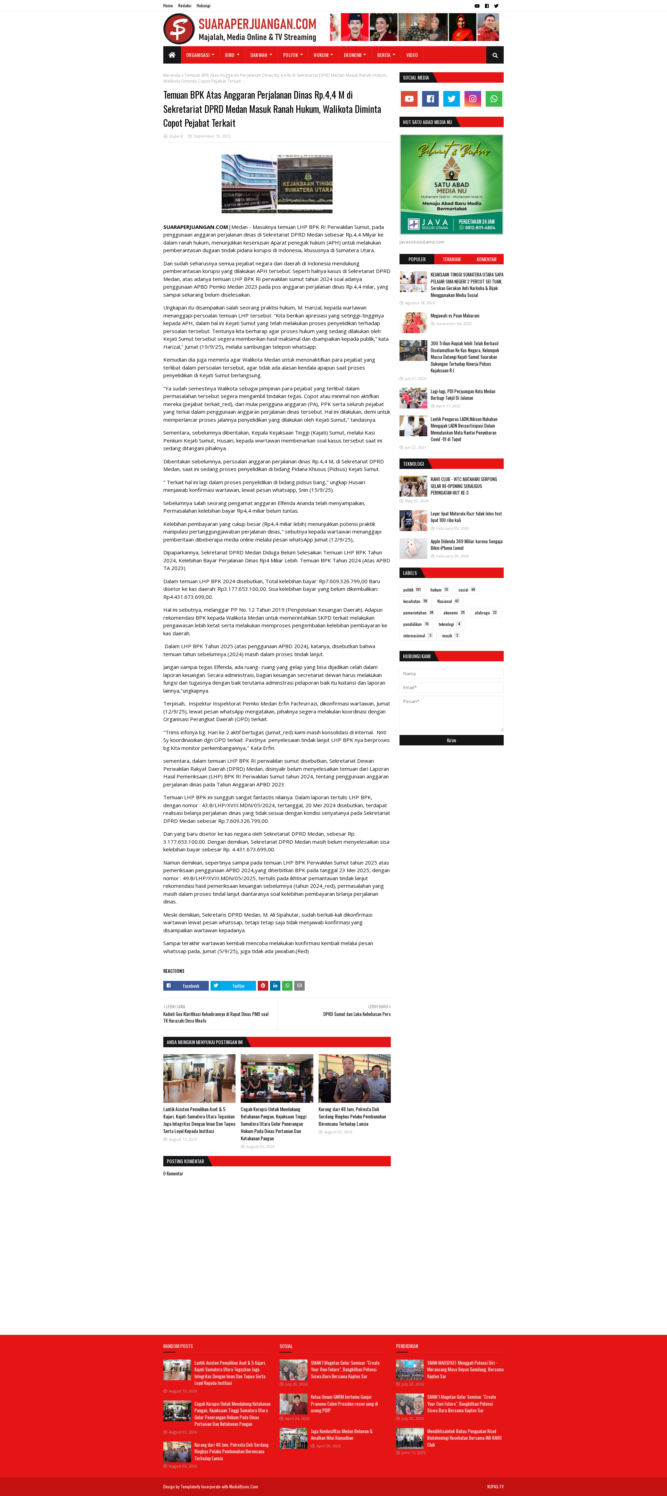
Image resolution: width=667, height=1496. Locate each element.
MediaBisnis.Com (243, 1486)
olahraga (485, 612)
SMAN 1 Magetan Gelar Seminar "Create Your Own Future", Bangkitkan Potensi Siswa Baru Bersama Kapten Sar (345, 1369)
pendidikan (415, 624)
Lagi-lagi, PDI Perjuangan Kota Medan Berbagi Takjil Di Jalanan (463, 394)
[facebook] (487, 6)
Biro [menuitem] (229, 54)
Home (168, 5)
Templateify (190, 1486)
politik (412, 590)
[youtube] (477, 6)
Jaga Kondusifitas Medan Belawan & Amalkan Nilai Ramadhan (342, 1434)
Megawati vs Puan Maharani (455, 315)
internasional (417, 635)
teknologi (449, 624)
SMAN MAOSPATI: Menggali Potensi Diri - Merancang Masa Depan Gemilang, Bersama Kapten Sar (465, 1369)
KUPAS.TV (495, 1486)
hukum (439, 590)
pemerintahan (418, 612)
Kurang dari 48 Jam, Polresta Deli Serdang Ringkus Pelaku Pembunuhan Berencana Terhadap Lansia (352, 1116)
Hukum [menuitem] (321, 54)
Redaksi (184, 5)
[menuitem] (172, 55)
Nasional (448, 601)
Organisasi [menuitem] (197, 54)
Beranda (171, 75)
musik (450, 635)
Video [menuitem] (412, 54)
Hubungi (204, 5)
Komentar (486, 259)
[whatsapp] (494, 99)
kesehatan (415, 601)
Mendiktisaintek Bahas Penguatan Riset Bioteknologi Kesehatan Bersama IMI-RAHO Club (464, 1438)
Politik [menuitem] (290, 54)
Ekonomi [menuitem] (352, 54)
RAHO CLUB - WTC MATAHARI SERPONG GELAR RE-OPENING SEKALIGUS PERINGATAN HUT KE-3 (464, 486)
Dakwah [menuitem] (258, 54)
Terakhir (452, 259)
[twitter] (496, 6)
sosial (467, 590)
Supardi (176, 136)
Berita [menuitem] (384, 54)
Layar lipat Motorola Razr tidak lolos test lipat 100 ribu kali (466, 517)
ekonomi (454, 612)
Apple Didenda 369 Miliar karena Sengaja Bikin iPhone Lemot (467, 545)
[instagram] (472, 99)
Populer (417, 259)
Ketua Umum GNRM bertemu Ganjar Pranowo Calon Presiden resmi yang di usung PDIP (344, 1403)
